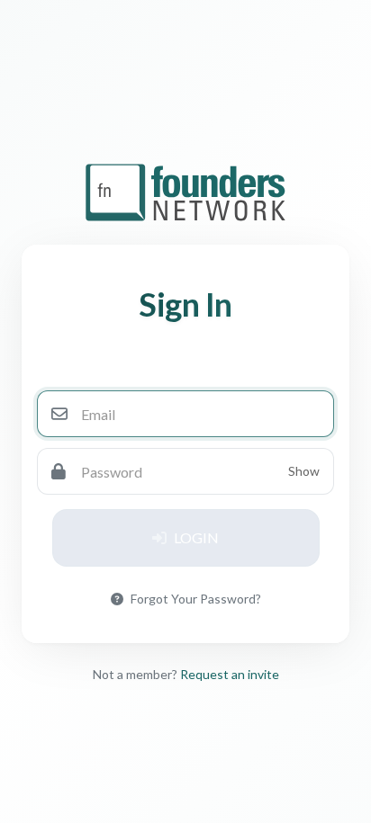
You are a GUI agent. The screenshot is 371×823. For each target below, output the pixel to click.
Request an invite (229, 674)
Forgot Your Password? (196, 598)
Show (304, 471)
